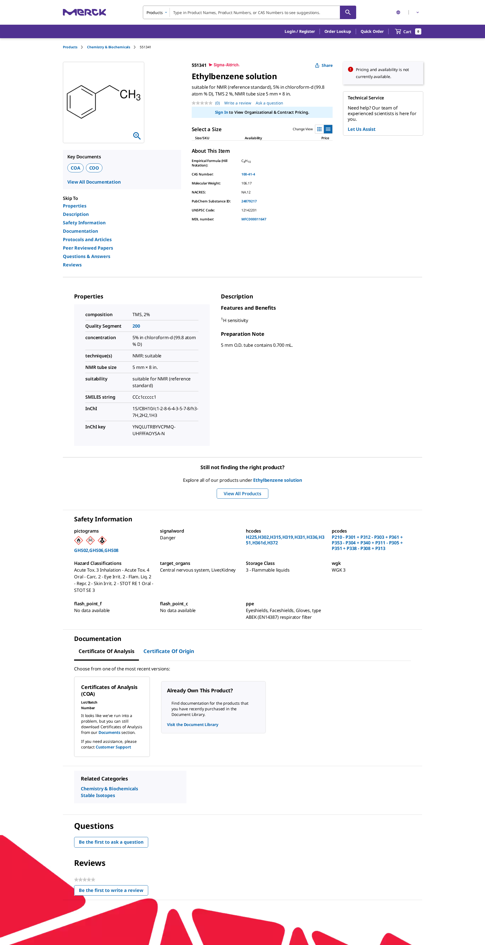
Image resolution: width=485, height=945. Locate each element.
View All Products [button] (242, 493)
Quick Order (372, 31)
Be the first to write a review (113, 891)
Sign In (221, 112)
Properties (74, 206)
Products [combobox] (155, 12)
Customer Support (113, 747)
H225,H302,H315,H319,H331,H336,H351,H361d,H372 (285, 540)
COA (75, 168)
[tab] (75, 47)
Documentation (80, 231)
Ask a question (269, 103)
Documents (109, 732)
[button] (300, 31)
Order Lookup (337, 31)
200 (136, 326)
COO (94, 168)
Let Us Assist (362, 129)
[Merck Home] (84, 12)
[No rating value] (203, 103)
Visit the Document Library (192, 724)
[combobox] (249, 12)
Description (76, 214)
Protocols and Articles (87, 239)
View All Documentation (93, 182)
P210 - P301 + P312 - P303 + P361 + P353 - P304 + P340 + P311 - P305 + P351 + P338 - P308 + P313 (367, 542)
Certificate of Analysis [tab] (106, 651)
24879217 (249, 201)
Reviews (72, 265)
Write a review (237, 103)
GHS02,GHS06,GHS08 (96, 550)
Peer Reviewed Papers (88, 248)
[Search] (348, 12)
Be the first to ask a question (111, 842)
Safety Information (84, 223)
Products (70, 47)
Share (327, 65)
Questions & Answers (86, 256)
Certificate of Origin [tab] (168, 651)
